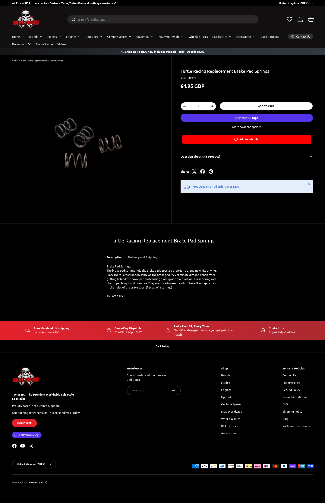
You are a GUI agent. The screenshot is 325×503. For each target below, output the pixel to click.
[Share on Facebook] (202, 171)
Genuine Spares (117, 36)
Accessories (243, 36)
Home (16, 36)
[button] (311, 19)
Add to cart (266, 106)
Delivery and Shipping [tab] (142, 257)
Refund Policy (291, 390)
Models (52, 36)
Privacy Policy (291, 382)
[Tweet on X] (194, 171)
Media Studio (44, 44)
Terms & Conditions (294, 397)
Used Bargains (270, 36)
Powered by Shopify (38, 482)
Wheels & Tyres (198, 36)
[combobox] (162, 19)
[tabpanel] (162, 281)
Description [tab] (114, 257)
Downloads (19, 44)
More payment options (246, 126)
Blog (285, 419)
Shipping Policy (292, 411)
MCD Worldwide (169, 36)
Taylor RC (23, 482)
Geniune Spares (231, 404)
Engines (71, 36)
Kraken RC (142, 36)
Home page (24, 423)
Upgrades (92, 36)
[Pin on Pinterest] (211, 171)
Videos (61, 44)
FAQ (285, 404)
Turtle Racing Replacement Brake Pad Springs (42, 61)
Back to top (162, 346)
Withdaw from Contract (297, 426)
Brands (33, 36)
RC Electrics (219, 36)
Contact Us (289, 375)
